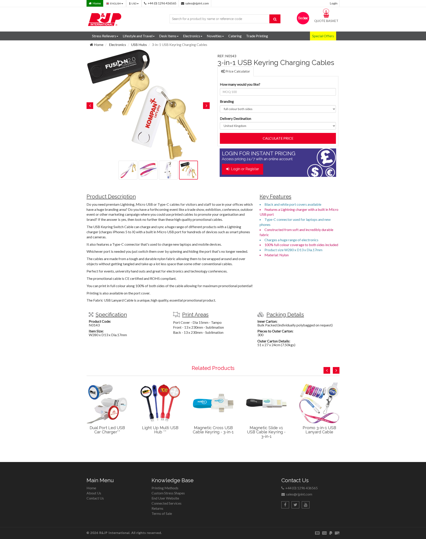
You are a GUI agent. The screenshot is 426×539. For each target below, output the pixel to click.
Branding (227, 101)
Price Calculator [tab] (237, 71)
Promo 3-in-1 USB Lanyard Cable (319, 429)
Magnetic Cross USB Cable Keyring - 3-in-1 (213, 429)
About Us (94, 493)
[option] (148, 104)
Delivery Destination (235, 118)
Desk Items (167, 36)
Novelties (214, 36)
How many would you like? (240, 84)
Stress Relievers (104, 36)
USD (134, 3)
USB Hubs (139, 44)
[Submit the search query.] (274, 18)
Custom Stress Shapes (168, 493)
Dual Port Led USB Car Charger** (107, 429)
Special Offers (323, 36)
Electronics (191, 36)
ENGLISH (115, 3)
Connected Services (166, 503)
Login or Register (244, 169)
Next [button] (206, 105)
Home (98, 44)
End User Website (165, 498)
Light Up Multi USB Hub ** (160, 429)
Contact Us (95, 498)
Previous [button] (90, 105)
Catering (235, 36)
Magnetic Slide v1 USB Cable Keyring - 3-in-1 (266, 432)
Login (333, 3)
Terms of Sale (162, 513)
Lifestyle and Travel (137, 36)
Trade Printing (257, 36)
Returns (157, 508)
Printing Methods (165, 488)
